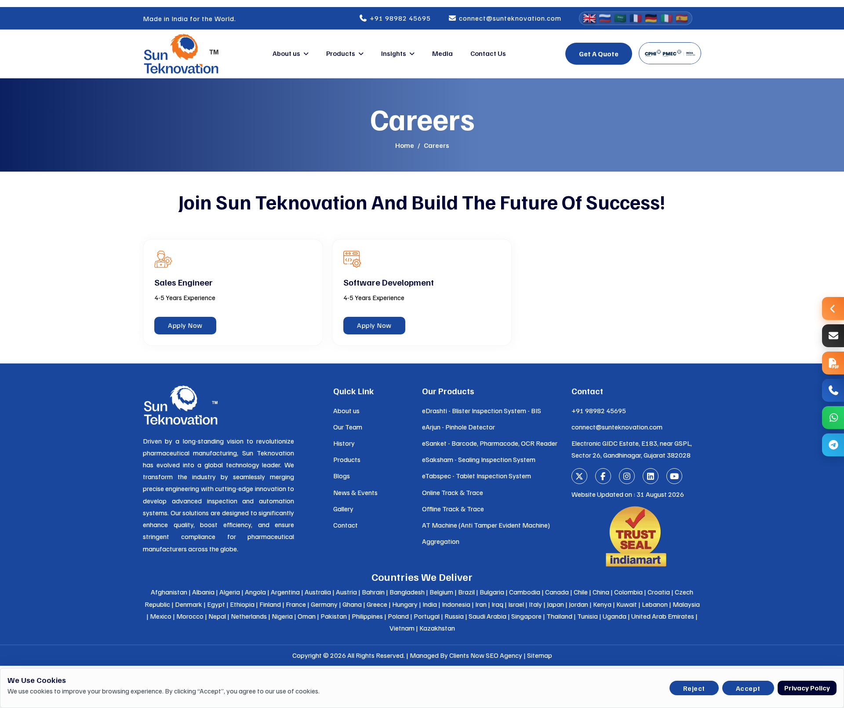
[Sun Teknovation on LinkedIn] (650, 476)
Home (404, 145)
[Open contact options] (833, 308)
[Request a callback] (833, 390)
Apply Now (185, 325)
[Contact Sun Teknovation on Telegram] (833, 444)
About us (286, 53)
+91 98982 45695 (399, 18)
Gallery (343, 508)
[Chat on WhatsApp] (833, 417)
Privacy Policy (807, 687)
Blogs (341, 475)
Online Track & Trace (452, 492)
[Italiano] (666, 18)
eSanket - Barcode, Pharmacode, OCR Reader (489, 443)
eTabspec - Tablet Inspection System (476, 475)
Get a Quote (598, 53)
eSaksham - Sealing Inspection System (478, 459)
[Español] (682, 18)
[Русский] (605, 18)
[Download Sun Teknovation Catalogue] (833, 363)
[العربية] (620, 18)
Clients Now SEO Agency (485, 655)
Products (340, 53)
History (344, 443)
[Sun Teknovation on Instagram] (627, 476)
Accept (748, 688)
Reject (694, 688)
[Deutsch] (651, 18)
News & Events (355, 492)
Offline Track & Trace (453, 508)
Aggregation (440, 541)
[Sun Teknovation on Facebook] (603, 476)
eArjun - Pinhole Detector (458, 426)
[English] (589, 18)
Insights (393, 53)
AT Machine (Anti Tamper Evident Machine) (486, 525)
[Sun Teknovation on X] (579, 476)
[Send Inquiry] (833, 335)
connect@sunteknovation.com (509, 18)
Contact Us (488, 53)
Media (442, 53)
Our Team (347, 426)
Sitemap (539, 655)
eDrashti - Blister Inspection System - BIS (481, 410)
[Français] (635, 18)
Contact (345, 525)
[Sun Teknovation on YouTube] (674, 476)
